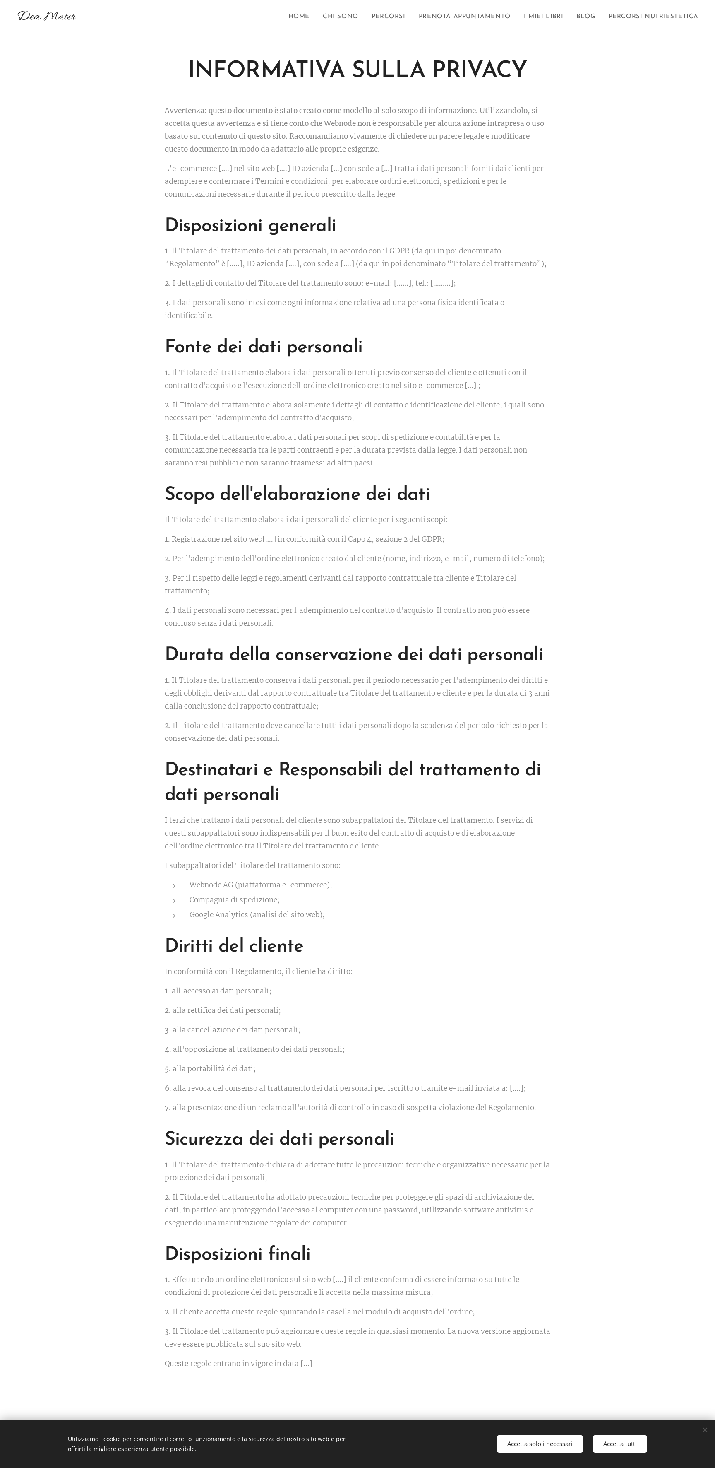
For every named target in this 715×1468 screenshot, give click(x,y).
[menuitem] (301, 17)
